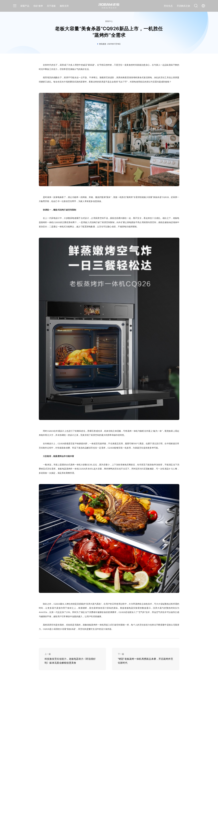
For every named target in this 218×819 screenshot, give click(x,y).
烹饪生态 (168, 5)
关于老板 (51, 5)
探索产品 (24, 5)
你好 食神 (38, 5)
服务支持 (64, 5)
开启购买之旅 (183, 5)
